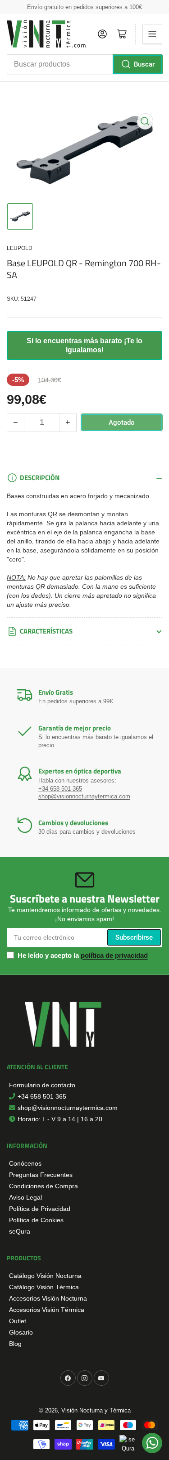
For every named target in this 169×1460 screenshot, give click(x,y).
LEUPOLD (19, 248)
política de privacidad (114, 955)
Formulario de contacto (42, 1085)
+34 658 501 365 (60, 788)
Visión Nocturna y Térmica (96, 1410)
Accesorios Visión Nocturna (48, 1298)
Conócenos (25, 1163)
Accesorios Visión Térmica (46, 1309)
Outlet (17, 1321)
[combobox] (84, 64)
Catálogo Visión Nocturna (45, 1275)
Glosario (21, 1332)
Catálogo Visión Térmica (44, 1287)
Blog (15, 1343)
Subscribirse (134, 937)
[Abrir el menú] (152, 34)
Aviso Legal (25, 1197)
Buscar (144, 64)
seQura (19, 1231)
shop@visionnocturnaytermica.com (84, 796)
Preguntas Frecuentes (41, 1174)
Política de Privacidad (39, 1208)
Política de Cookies (36, 1220)
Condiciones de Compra (43, 1186)
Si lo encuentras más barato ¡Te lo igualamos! (84, 345)
